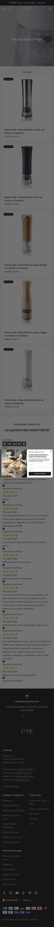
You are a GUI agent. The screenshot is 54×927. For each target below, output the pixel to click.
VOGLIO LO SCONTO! (39, 473)
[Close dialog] (51, 451)
